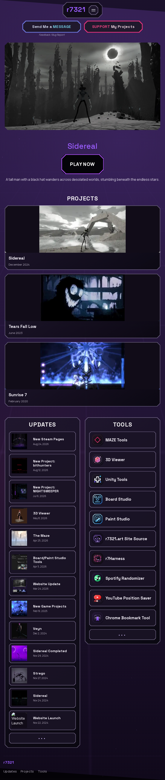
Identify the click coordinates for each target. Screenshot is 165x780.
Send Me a (51, 26)
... (42, 737)
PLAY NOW (82, 164)
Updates (10, 771)
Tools (42, 771)
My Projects (113, 26)
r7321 (8, 762)
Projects (27, 771)
